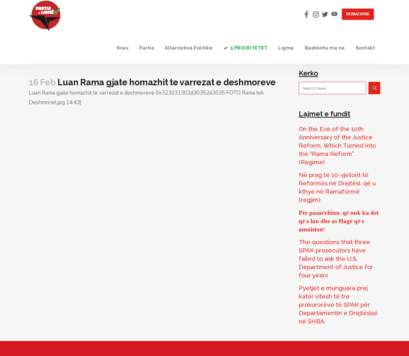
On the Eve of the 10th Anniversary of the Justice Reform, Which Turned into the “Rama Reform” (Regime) (337, 145)
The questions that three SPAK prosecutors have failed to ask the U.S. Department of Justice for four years (336, 258)
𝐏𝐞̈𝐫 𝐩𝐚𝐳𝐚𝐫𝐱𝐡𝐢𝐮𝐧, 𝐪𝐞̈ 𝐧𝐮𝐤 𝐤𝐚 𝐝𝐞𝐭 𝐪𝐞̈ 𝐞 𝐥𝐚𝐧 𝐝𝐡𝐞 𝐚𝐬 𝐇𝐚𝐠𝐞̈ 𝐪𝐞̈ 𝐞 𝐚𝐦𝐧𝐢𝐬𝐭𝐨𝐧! (339, 221)
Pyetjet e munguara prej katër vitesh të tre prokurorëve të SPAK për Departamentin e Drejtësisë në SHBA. (338, 304)
